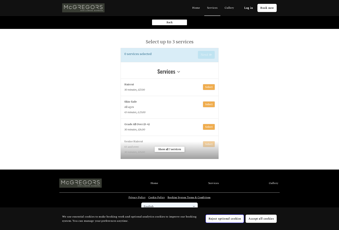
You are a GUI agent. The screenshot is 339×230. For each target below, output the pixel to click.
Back (169, 22)
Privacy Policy (137, 197)
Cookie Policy (156, 197)
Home (196, 8)
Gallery (229, 8)
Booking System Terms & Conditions (189, 197)
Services (212, 8)
